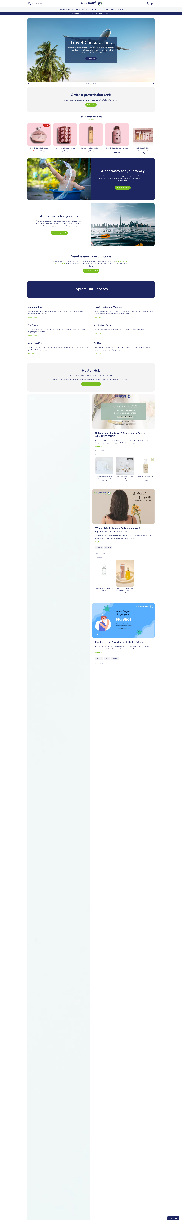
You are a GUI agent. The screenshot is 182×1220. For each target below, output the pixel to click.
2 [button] (88, 83)
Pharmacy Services (64, 9)
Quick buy (39, 143)
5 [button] (95, 83)
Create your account (122, 188)
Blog (112, 9)
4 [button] (93, 83)
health (107, 658)
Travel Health (103, 9)
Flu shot (99, 658)
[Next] (153, 83)
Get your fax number (91, 271)
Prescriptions (81, 9)
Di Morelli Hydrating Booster (104, 588)
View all (91, 119)
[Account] (148, 3)
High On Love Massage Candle (65, 148)
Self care (99, 548)
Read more (98, 447)
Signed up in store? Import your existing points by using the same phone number (91, 13)
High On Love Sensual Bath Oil (91, 148)
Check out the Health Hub (91, 384)
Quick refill (91, 105)
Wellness (108, 548)
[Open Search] (29, 3)
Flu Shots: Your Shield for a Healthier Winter (119, 642)
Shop (92, 9)
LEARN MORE (98, 317)
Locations (120, 9)
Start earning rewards (59, 233)
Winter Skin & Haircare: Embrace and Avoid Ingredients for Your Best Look (118, 530)
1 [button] (86, 83)
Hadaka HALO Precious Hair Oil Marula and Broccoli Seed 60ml (125, 591)
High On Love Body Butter (39, 148)
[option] (91, 13)
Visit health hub (91, 60)
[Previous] (28, 83)
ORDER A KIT (32, 354)
